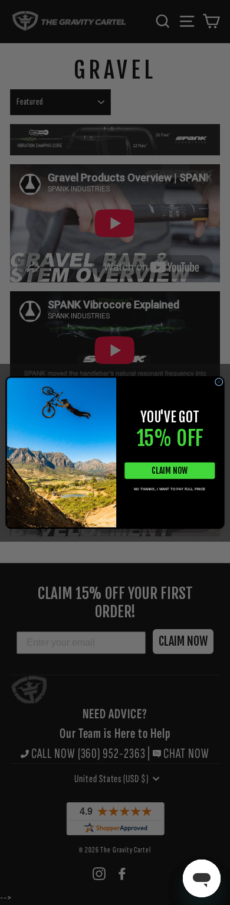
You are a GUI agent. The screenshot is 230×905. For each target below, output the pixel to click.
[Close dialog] (218, 382)
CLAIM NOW (170, 470)
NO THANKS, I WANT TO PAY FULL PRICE (169, 489)
